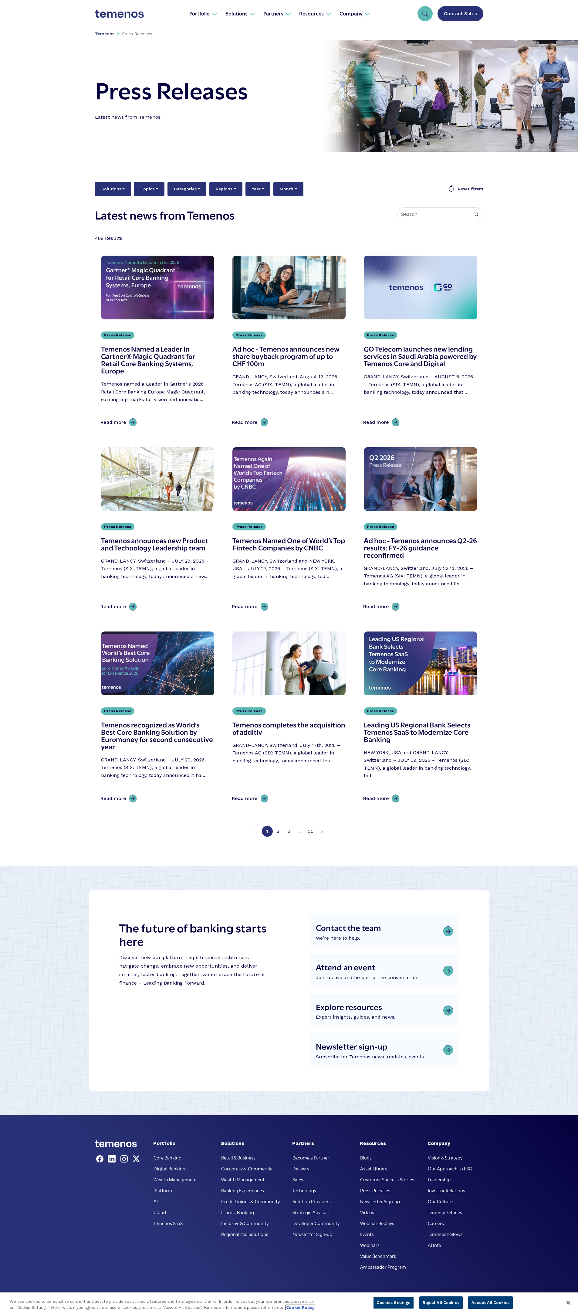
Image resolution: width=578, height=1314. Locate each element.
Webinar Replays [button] (377, 1223)
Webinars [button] (370, 1244)
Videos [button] (367, 1212)
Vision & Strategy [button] (445, 1157)
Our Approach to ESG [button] (450, 1168)
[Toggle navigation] (425, 13)
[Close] (568, 1302)
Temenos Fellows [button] (445, 1234)
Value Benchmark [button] (378, 1255)
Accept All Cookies (490, 1302)
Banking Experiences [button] (242, 1190)
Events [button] (367, 1234)
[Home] (119, 13)
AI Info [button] (434, 1244)
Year (256, 188)
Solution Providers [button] (311, 1201)
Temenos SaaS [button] (168, 1223)
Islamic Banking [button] (237, 1212)
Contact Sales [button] (460, 13)
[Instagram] (125, 1159)
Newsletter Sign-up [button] (312, 1234)
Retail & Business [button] (238, 1157)
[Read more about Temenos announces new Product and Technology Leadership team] (157, 530)
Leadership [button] (439, 1179)
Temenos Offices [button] (445, 1212)
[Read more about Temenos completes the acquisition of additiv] (289, 718)
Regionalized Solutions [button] (244, 1234)
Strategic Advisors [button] (311, 1212)
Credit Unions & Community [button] (250, 1201)
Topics (147, 188)
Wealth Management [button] (175, 1179)
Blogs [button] (366, 1157)
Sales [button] (297, 1179)
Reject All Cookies (441, 1302)
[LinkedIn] (113, 1159)
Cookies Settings (393, 1302)
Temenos (104, 33)
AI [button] (156, 1201)
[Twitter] (136, 1159)
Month (286, 188)
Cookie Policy (300, 1307)
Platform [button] (163, 1190)
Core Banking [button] (167, 1157)
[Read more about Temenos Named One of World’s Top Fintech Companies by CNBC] (289, 530)
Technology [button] (304, 1190)
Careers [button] (436, 1223)
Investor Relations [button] (446, 1190)
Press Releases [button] (375, 1190)
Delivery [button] (300, 1168)
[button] (203, 13)
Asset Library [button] (373, 1168)
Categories (185, 188)
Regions (224, 188)
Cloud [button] (160, 1212)
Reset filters (470, 188)
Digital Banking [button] (169, 1168)
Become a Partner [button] (310, 1157)
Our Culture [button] (440, 1201)
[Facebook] (101, 1159)
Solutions (111, 188)
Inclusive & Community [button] (245, 1223)
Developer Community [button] (316, 1223)
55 (310, 831)
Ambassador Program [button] (383, 1266)
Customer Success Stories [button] (387, 1179)
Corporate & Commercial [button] (247, 1168)
